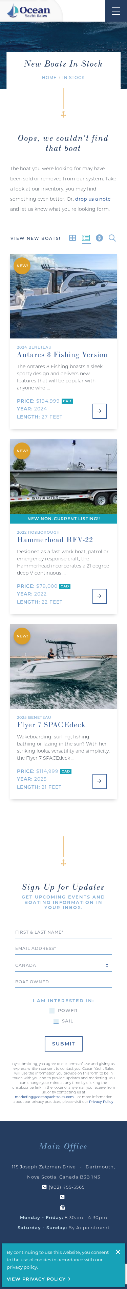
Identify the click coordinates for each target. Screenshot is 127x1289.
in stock (73, 77)
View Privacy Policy (36, 1279)
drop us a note (93, 199)
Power (68, 1010)
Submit (63, 1044)
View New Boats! (35, 238)
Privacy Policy (101, 1102)
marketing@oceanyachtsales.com (44, 1097)
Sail (67, 1021)
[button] (113, 238)
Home (49, 77)
